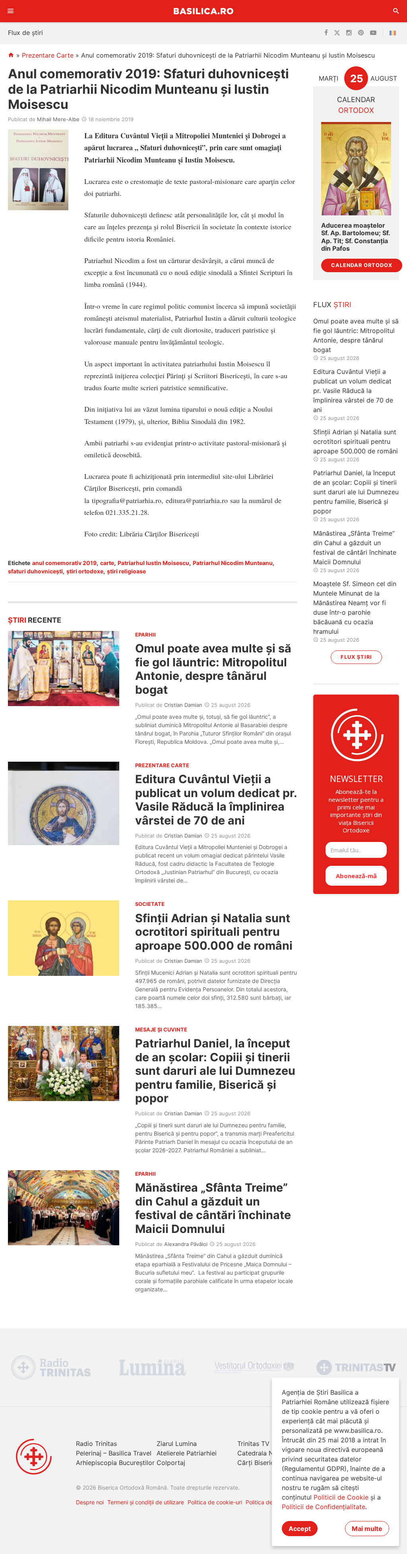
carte (107, 562)
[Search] (396, 11)
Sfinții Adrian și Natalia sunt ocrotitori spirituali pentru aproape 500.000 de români (214, 931)
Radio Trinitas (96, 1444)
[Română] (394, 33)
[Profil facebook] (326, 33)
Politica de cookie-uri (215, 1502)
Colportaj (171, 1463)
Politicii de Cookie (341, 1497)
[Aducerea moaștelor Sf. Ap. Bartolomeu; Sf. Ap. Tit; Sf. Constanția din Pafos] (356, 168)
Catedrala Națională (267, 1453)
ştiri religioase (126, 571)
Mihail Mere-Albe (58, 119)
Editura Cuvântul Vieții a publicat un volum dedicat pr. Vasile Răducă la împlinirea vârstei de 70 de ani (216, 799)
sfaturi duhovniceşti (35, 571)
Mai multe (367, 1529)
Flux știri (356, 657)
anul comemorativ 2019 (64, 562)
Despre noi (90, 1502)
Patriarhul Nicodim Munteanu (233, 562)
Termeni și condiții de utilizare (145, 1502)
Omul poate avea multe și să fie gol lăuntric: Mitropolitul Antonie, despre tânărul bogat (213, 668)
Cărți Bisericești (261, 1463)
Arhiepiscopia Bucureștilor (115, 1463)
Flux (332, 304)
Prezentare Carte (48, 55)
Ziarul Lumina (177, 1444)
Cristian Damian (183, 705)
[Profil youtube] (373, 33)
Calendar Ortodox (361, 265)
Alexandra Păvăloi (185, 1244)
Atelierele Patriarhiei (187, 1453)
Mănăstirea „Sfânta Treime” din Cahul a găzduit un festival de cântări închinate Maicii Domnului (213, 1207)
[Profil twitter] (337, 33)
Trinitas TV (253, 1444)
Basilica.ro (203, 11)
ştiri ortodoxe (84, 571)
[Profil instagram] (349, 33)
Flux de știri (25, 33)
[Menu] (10, 11)
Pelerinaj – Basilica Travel (113, 1453)
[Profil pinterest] (361, 33)
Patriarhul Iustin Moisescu (153, 562)
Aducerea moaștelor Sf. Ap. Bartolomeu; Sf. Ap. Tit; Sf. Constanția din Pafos (355, 237)
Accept (300, 1529)
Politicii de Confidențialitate (323, 1507)
